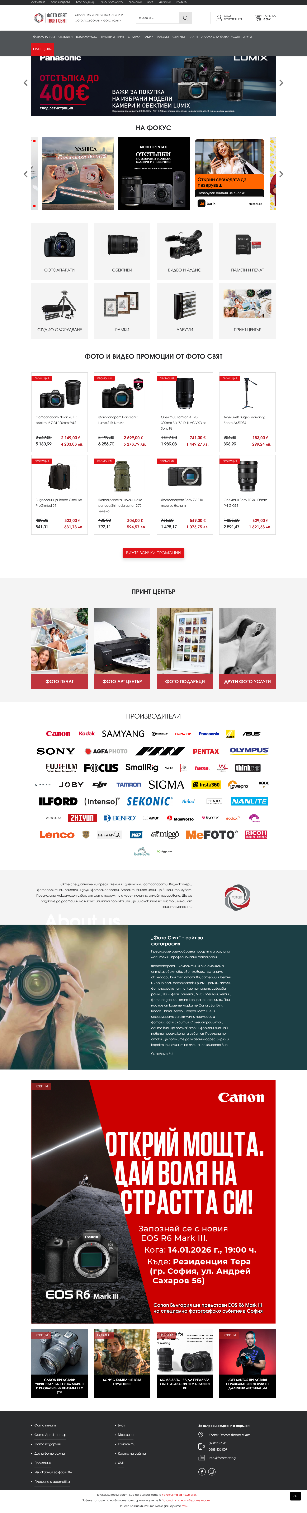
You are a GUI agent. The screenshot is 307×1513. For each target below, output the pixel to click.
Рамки (148, 36)
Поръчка (270, 17)
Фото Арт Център (60, 2)
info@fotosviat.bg (222, 1458)
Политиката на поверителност (186, 1500)
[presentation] (25, 83)
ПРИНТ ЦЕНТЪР (247, 330)
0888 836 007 (218, 1449)
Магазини (165, 2)
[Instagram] (212, 1471)
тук (184, 1506)
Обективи (65, 36)
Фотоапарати (44, 36)
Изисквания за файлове (53, 1472)
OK (295, 1496)
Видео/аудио (86, 36)
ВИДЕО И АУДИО (185, 270)
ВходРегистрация (233, 17)
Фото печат (38, 2)
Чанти (193, 36)
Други (247, 36)
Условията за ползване (179, 1494)
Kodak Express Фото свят (229, 1435)
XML (121, 1463)
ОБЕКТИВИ (122, 270)
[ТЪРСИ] (185, 18)
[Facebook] (202, 1471)
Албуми (163, 36)
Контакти (181, 2)
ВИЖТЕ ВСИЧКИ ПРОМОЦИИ (153, 553)
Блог (150, 2)
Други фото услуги (112, 2)
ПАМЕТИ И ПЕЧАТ (247, 270)
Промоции (135, 2)
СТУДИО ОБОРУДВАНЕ (59, 330)
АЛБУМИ (184, 330)
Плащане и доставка (52, 1481)
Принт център (42, 49)
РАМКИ (122, 330)
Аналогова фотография (220, 36)
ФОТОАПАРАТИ (59, 270)
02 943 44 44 (217, 1443)
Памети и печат (112, 36)
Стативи (179, 36)
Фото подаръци (85, 2)
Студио (134, 36)
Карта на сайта (132, 1453)
